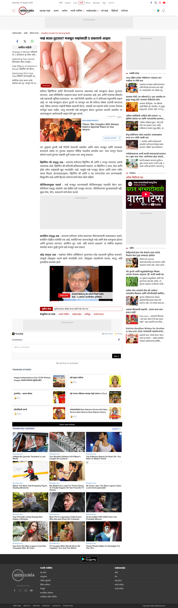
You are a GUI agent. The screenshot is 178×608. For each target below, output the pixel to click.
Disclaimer (46, 605)
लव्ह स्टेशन (118, 580)
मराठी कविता (119, 588)
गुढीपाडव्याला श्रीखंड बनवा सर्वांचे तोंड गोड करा (71, 309)
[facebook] (151, 2)
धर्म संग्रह (104, 10)
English (68, 3)
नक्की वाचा (134, 73)
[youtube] (164, 2)
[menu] (14, 10)
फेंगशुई (42, 588)
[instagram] (160, 2)
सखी (25, 33)
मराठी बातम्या (99, 314)
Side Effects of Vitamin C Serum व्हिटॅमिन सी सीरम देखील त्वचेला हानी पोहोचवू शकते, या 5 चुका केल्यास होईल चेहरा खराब (24, 67)
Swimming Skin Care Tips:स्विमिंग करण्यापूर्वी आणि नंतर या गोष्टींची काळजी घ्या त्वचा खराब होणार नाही (24, 74)
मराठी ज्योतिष (76, 10)
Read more (64, 295)
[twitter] (155, 2)
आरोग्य (64, 10)
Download (46, 85)
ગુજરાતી (111, 3)
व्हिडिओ (114, 10)
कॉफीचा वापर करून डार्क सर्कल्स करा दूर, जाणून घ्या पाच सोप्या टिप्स (24, 81)
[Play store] (158, 10)
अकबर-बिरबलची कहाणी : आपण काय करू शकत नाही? (144, 311)
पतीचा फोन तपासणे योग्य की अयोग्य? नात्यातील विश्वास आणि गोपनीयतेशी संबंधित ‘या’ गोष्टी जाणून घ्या (145, 292)
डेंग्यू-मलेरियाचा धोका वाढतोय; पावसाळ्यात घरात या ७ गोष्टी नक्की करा (144, 136)
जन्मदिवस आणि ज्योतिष (48, 596)
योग (116, 576)
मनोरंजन (124, 10)
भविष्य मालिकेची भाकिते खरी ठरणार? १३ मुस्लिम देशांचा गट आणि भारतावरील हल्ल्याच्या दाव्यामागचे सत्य (145, 117)
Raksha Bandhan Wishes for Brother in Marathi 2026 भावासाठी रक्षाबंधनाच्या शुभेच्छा (145, 330)
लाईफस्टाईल (91, 10)
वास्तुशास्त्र (43, 576)
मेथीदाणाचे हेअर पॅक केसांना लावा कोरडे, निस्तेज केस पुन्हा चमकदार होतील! (143, 254)
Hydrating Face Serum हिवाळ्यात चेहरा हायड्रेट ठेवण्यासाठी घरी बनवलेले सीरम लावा (24, 60)
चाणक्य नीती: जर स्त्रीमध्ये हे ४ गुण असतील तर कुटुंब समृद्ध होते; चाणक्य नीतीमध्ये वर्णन (145, 98)
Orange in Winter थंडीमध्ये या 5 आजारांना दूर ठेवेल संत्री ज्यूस (24, 53)
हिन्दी (60, 3)
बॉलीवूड (87, 314)
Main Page (17, 605)
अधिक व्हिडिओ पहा (134, 177)
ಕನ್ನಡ (104, 3)
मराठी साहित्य (119, 584)
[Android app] (89, 559)
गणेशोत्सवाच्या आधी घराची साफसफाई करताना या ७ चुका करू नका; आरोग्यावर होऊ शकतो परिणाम (146, 155)
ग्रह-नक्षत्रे (43, 572)
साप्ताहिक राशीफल (46, 592)
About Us (26, 605)
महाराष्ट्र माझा (45, 10)
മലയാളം (96, 3)
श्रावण (56, 10)
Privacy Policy (68, 605)
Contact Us (56, 605)
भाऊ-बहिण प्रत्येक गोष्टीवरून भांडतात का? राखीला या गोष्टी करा (144, 79)
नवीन (131, 248)
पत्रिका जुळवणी (45, 580)
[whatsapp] (32, 41)
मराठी (81, 3)
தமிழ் (75, 3)
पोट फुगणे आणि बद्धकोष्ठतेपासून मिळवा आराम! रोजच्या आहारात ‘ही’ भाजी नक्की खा (145, 273)
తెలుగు (88, 3)
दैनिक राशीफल (45, 584)
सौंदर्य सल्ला (34, 33)
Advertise (36, 605)
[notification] (163, 10)
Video (132, 173)
